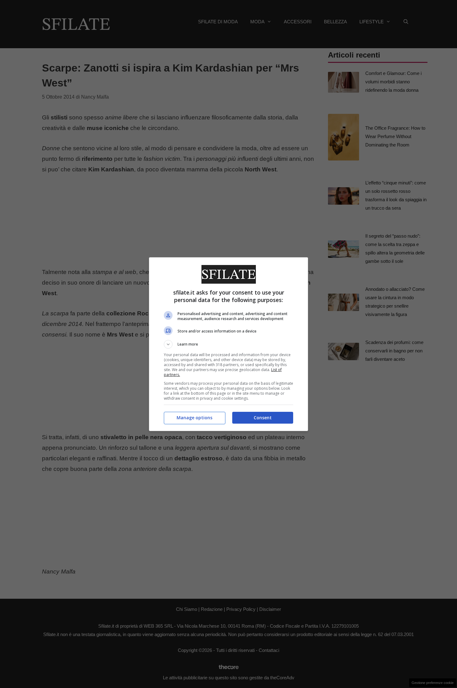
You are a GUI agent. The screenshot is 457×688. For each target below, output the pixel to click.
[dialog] (228, 344)
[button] (228, 344)
